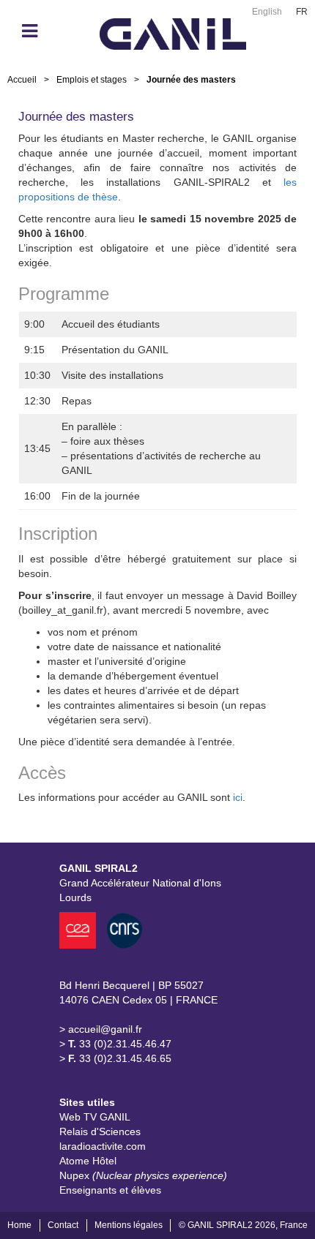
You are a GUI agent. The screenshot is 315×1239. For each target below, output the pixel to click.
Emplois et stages (91, 80)
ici (237, 797)
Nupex (143, 1175)
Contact (63, 1225)
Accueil (22, 80)
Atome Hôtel (87, 1161)
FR (302, 12)
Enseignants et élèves (110, 1190)
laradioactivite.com (102, 1146)
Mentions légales (128, 1225)
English (267, 12)
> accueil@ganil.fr (100, 1029)
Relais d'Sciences (100, 1131)
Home (19, 1225)
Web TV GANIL (94, 1117)
